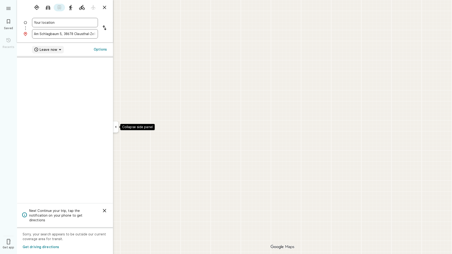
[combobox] (65, 22)
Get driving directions (41, 247)
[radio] (36, 7)
